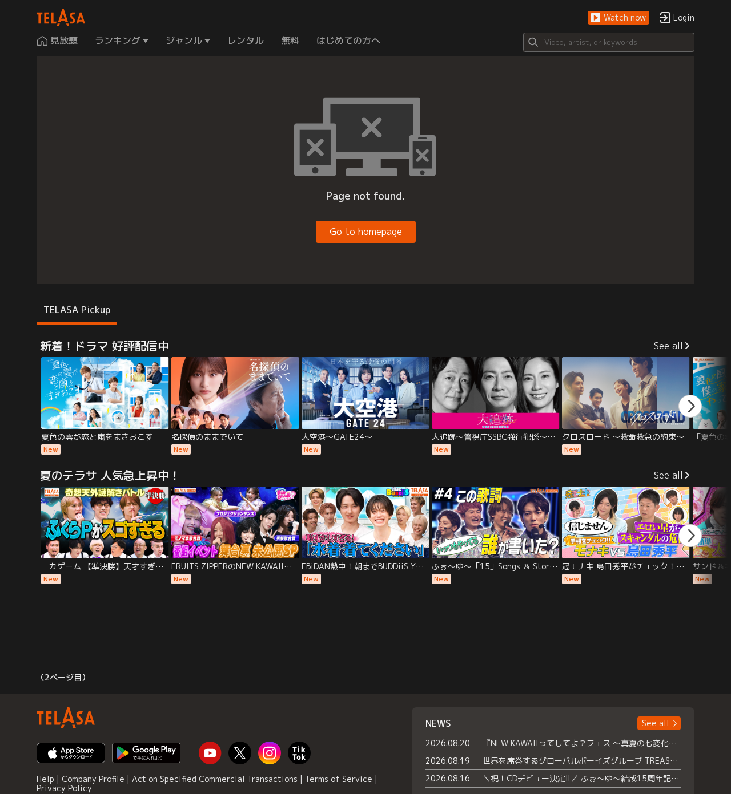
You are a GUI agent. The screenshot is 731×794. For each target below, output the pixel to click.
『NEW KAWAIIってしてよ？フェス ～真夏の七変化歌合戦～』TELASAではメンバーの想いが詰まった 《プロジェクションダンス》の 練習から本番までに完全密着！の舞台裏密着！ (582, 743)
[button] (618, 18)
